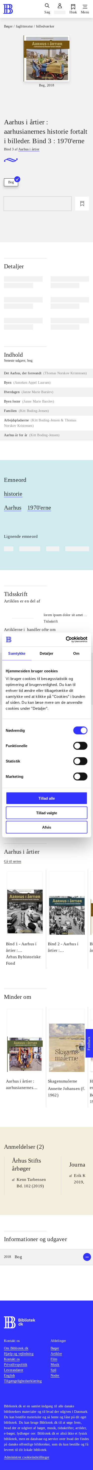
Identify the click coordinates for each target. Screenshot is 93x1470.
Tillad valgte (46, 813)
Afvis (46, 827)
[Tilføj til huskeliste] (82, 204)
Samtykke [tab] (16, 653)
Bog (11, 182)
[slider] (46, 72)
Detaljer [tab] (46, 653)
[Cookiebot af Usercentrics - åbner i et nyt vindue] (66, 639)
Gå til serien (12, 861)
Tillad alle (46, 798)
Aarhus (12, 507)
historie (13, 493)
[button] (46, 1257)
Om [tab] (76, 653)
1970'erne (39, 507)
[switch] (80, 746)
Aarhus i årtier (21, 851)
